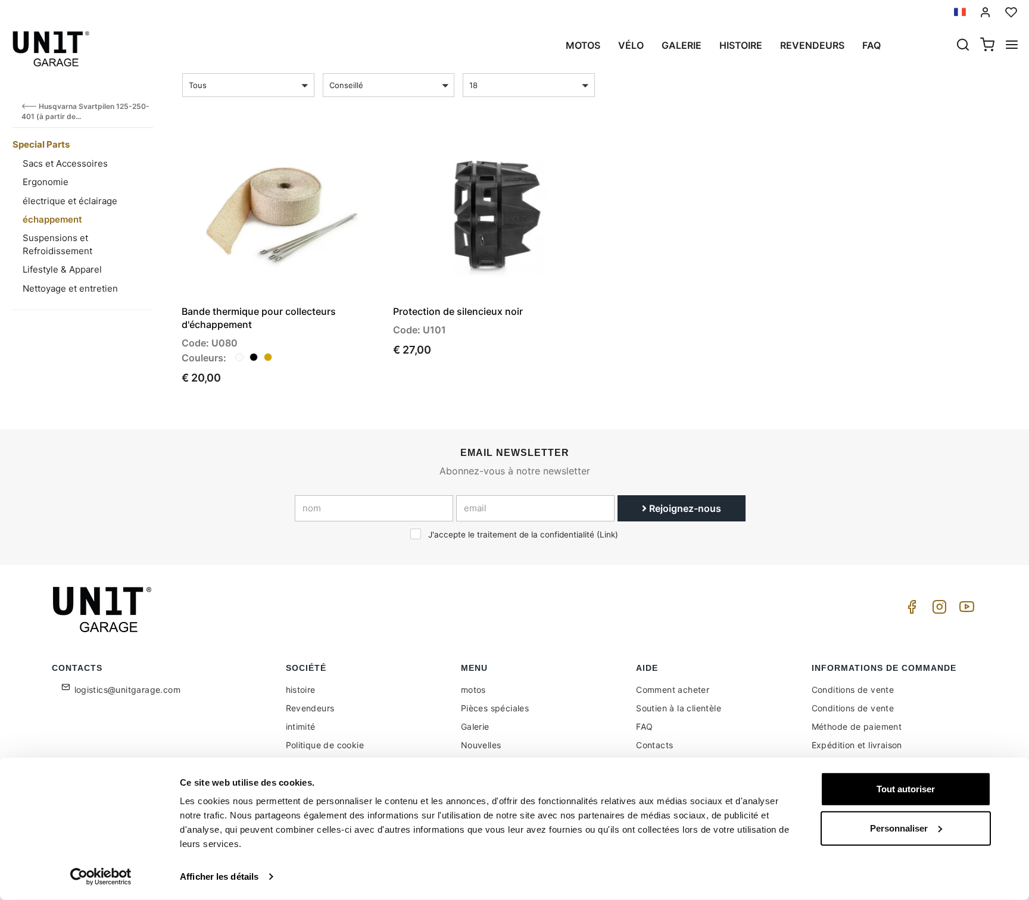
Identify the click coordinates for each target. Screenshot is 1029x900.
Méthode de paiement (857, 726)
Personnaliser (899, 828)
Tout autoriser (906, 789)
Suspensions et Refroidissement (57, 244)
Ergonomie (45, 182)
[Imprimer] (339, 149)
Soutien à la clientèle (678, 708)
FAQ (644, 726)
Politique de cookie (325, 745)
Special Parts (41, 144)
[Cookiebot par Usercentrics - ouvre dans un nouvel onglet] (101, 877)
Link (607, 534)
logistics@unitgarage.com (127, 690)
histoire (740, 45)
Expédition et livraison (857, 745)
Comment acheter (672, 690)
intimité (301, 726)
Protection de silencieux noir (458, 311)
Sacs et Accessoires (65, 163)
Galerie (681, 45)
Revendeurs (812, 45)
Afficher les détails (219, 876)
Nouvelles (481, 745)
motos (583, 45)
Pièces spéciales (495, 708)
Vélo (631, 45)
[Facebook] (909, 609)
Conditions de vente (853, 690)
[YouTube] (964, 609)
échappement (52, 219)
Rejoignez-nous (684, 508)
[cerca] (963, 46)
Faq (871, 45)
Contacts (654, 745)
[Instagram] (937, 609)
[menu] (1012, 46)
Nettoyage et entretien (70, 288)
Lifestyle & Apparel (62, 269)
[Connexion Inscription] (985, 12)
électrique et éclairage (70, 201)
